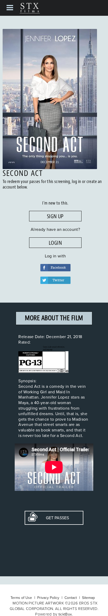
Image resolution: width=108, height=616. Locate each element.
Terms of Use (21, 597)
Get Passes (53, 518)
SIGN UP (55, 216)
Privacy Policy (48, 597)
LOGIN (55, 243)
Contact (70, 597)
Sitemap (88, 597)
